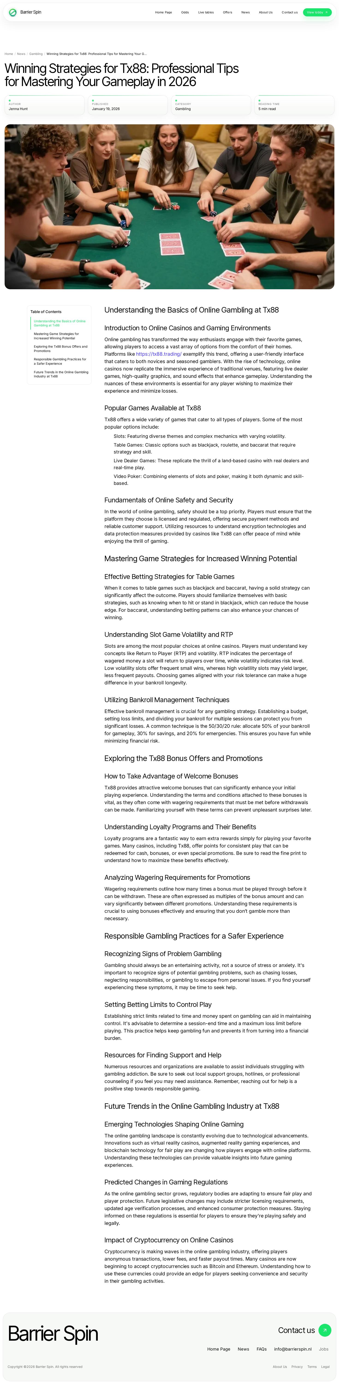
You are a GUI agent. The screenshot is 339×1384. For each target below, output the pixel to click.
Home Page (218, 1349)
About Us (280, 1367)
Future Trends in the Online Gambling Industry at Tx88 (61, 374)
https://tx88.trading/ (159, 354)
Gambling (36, 54)
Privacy (297, 1367)
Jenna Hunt (18, 109)
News (21, 54)
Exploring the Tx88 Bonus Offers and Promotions (60, 349)
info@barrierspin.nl (293, 1349)
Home (9, 54)
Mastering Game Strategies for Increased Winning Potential (56, 336)
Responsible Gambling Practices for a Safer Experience (60, 361)
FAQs (262, 1349)
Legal (325, 1367)
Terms (312, 1367)
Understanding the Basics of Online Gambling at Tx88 (60, 323)
